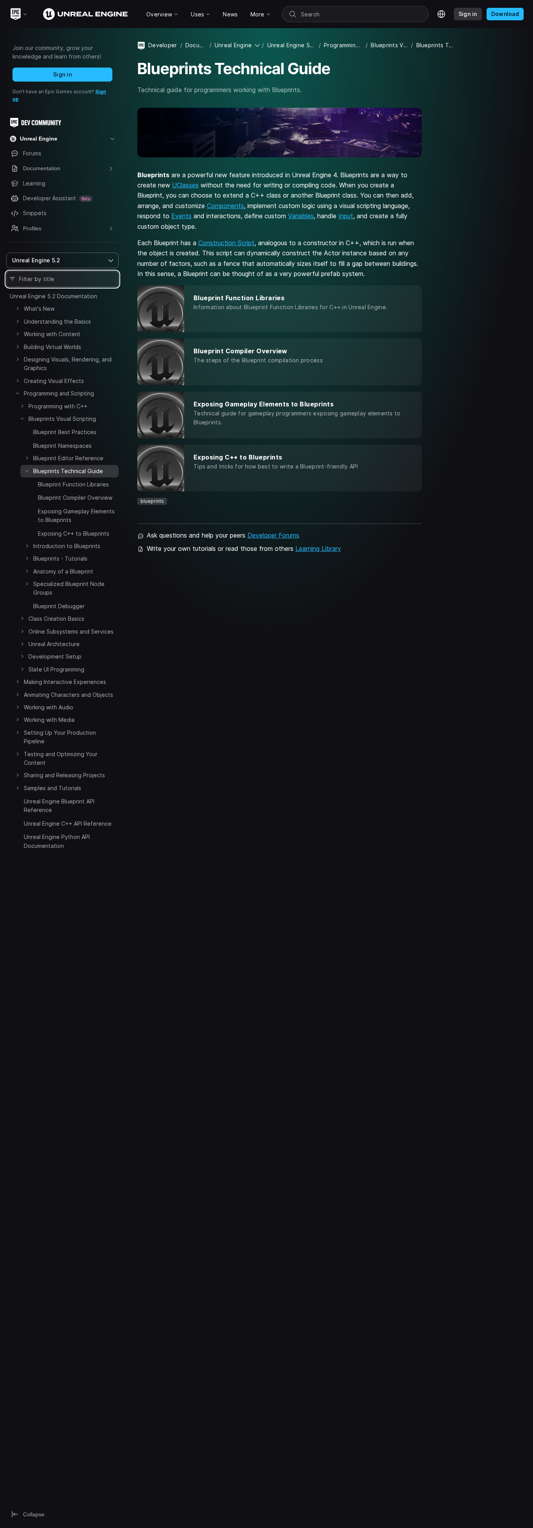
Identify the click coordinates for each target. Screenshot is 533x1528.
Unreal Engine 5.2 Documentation (53, 296)
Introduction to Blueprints (66, 546)
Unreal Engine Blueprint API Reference (59, 805)
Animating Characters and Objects (68, 694)
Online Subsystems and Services (71, 631)
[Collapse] (17, 393)
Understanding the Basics (57, 321)
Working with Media (49, 719)
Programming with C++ (57, 406)
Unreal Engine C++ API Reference (68, 823)
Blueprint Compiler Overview (75, 497)
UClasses (185, 185)
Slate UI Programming (56, 669)
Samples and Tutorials (52, 788)
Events (181, 216)
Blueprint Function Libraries (73, 484)
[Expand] (17, 308)
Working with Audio (48, 707)
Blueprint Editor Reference (68, 458)
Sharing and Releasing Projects (64, 775)
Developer (162, 45)
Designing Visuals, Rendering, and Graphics (68, 363)
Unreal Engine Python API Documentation (57, 841)
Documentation (195, 45)
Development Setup (55, 656)
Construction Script (226, 243)
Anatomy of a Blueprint (63, 571)
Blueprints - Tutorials (60, 558)
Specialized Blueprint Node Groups (69, 588)
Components (225, 206)
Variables (301, 216)
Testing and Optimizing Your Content (61, 758)
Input (345, 216)
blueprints (152, 501)
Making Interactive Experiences (65, 682)
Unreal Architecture (54, 644)
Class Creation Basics (56, 618)
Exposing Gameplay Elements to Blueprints (76, 515)
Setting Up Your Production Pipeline (60, 736)
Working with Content (52, 334)
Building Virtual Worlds (52, 347)
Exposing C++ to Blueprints (73, 533)
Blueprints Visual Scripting (62, 418)
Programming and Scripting (59, 393)
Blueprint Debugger (59, 606)
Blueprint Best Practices (64, 432)
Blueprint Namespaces (62, 445)
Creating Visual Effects (54, 381)
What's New (39, 308)
